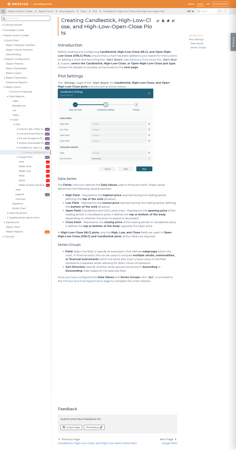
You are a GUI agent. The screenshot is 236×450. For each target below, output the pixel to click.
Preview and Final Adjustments (83, 281)
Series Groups (198, 47)
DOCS (200, 4)
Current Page (73, 427)
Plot (95, 11)
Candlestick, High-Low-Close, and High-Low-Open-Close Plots (137, 11)
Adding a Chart (139, 59)
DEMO (191, 4)
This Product (92, 427)
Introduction (196, 35)
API (208, 4)
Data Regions (66, 11)
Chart (83, 11)
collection (78, 184)
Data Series (196, 43)
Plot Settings (196, 39)
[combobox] (25, 18)
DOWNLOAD (220, 4)
